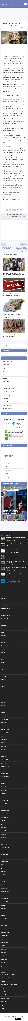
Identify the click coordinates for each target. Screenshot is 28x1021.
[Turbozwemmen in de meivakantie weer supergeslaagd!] (14, 326)
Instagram (5, 378)
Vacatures (3, 679)
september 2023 (5, 817)
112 (2, 595)
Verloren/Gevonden (7, 405)
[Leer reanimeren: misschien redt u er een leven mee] (3, 550)
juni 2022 (3, 868)
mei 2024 (3, 790)
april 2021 (3, 915)
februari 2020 (4, 962)
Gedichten (3, 622)
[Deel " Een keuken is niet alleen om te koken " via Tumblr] (15, 210)
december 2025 (5, 726)
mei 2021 (3, 912)
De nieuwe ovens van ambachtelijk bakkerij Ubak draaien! (16, 568)
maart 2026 (4, 715)
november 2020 (5, 932)
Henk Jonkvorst (7, 460)
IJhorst (3, 628)
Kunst (2, 632)
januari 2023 (4, 844)
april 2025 (3, 753)
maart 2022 (4, 878)
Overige (3, 649)
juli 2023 (3, 824)
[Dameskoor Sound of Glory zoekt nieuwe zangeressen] (3, 544)
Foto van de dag (5, 618)
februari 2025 (4, 759)
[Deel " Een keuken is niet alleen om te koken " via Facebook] (7, 210)
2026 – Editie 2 (6, 994)
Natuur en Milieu (5, 645)
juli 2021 (3, 905)
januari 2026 (4, 722)
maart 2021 (4, 918)
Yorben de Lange (8, 470)
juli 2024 (3, 783)
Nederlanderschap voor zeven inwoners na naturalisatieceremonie (13, 274)
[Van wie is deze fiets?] (3, 557)
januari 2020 (4, 966)
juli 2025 (3, 742)
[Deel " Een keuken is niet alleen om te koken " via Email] (20, 210)
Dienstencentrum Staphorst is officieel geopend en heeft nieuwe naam (15, 562)
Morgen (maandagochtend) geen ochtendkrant (12, 315)
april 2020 (3, 956)
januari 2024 (4, 803)
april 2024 (3, 793)
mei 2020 (3, 952)
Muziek (3, 642)
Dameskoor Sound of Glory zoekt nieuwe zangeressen (15, 544)
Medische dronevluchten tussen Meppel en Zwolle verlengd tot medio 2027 (16, 580)
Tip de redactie (6, 401)
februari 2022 (4, 881)
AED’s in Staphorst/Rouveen (8, 974)
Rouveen (3, 666)
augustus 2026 (4, 699)
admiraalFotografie (8, 455)
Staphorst (3, 672)
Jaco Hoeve (6, 463)
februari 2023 (4, 841)
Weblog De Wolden (7, 364)
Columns (3, 601)
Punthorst (3, 656)
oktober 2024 (4, 773)
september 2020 (5, 939)
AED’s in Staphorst (7, 385)
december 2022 (5, 847)
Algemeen (23, 28)
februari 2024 (4, 800)
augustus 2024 (4, 780)
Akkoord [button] (18, 1018)
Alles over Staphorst (7, 408)
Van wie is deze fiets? (11, 556)
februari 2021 (4, 922)
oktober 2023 (4, 813)
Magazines (4, 988)
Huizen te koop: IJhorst (8, 391)
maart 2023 (4, 837)
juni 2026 (3, 705)
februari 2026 (4, 719)
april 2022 (3, 874)
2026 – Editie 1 (6, 991)
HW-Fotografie (7, 477)
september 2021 (5, 898)
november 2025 (5, 729)
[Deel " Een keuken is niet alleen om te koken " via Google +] (12, 210)
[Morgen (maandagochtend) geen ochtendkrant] (14, 305)
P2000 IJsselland (6, 374)
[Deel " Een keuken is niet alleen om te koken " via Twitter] (10, 210)
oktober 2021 (4, 895)
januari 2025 (4, 763)
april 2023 (3, 834)
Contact (3, 981)
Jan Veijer (6, 473)
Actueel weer (6, 381)
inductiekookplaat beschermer (11, 171)
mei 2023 (3, 830)
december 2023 (5, 807)
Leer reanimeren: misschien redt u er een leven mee (15, 550)
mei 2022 (3, 871)
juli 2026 (3, 702)
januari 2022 (4, 885)
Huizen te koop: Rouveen (9, 388)
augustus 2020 (4, 942)
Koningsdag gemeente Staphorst (9, 984)
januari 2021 (4, 925)
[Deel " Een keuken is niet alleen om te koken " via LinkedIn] (18, 210)
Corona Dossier (5, 605)
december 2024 (5, 766)
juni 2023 (3, 827)
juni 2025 (3, 746)
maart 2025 (4, 756)
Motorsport (4, 639)
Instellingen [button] (11, 1018)
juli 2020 (3, 945)
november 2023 (5, 810)
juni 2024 (3, 786)
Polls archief (4, 1001)
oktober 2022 (4, 854)
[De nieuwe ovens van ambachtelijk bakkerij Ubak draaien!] (3, 568)
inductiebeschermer (18, 155)
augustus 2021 (4, 901)
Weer (2, 1008)
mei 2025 (3, 749)
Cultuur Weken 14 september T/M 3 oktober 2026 (16, 574)
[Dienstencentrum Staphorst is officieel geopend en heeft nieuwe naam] (3, 562)
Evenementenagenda (8, 361)
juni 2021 (3, 908)
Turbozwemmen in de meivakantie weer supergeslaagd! (13, 335)
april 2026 (3, 712)
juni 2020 (3, 949)
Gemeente (3, 625)
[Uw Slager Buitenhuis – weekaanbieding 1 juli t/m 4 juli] (14, 285)
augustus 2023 (4, 820)
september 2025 (5, 736)
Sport (2, 669)
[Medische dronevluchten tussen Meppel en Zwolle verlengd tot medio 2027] (3, 581)
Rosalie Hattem (8, 456)
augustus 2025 (4, 739)
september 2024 (5, 776)
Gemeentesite (6, 398)
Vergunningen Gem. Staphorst (10, 368)
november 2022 (5, 851)
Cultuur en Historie (5, 608)
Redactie (11, 28)
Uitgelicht (3, 676)
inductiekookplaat (9, 132)
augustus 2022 (4, 861)
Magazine (3, 635)
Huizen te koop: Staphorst (9, 395)
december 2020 (5, 928)
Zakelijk (3, 686)
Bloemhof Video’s (8, 452)
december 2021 (5, 888)
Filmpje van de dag (5, 615)
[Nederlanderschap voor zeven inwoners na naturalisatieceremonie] (14, 264)
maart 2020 (4, 959)
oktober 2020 (4, 935)
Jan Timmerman (8, 466)
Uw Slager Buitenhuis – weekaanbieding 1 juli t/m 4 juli (12, 294)
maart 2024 (4, 797)
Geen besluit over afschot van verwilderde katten (15, 538)
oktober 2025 (4, 732)
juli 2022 (3, 864)
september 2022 (5, 857)
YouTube (5, 371)
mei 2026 (3, 709)
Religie (3, 662)
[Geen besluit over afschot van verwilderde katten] (3, 538)
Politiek (3, 652)
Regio (2, 659)
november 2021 (5, 891)
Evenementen (13, 546)
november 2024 (5, 770)
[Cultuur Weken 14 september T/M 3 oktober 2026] (3, 574)
